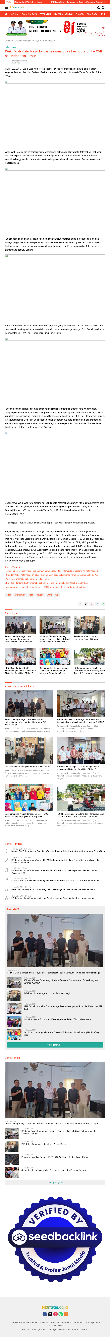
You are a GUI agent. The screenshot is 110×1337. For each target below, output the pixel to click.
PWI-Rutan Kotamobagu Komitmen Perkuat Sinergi (28, 579)
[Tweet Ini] (86, 604)
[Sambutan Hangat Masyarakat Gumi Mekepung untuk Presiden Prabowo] (12, 1172)
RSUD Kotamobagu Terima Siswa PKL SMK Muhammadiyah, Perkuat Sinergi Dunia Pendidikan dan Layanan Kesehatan (55, 861)
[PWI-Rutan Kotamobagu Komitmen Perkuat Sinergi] (89, 625)
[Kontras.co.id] (17, 7)
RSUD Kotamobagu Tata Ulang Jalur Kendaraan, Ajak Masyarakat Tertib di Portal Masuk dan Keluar (89, 670)
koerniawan (20, 595)
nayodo (40, 595)
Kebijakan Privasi (55, 1326)
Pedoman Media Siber (61, 1322)
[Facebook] (45, 1314)
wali (57, 595)
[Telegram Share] (97, 604)
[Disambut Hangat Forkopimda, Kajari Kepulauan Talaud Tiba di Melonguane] (14, 1021)
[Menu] (7, 7)
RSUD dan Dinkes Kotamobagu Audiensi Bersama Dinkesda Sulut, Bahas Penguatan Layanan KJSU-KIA (51, 575)
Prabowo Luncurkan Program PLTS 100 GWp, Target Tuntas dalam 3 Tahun (55, 1157)
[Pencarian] (103, 7)
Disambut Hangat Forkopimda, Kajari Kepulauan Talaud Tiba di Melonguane (57, 1019)
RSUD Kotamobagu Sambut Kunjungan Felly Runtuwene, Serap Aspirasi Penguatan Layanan (53, 898)
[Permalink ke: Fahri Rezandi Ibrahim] (7, 61)
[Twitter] (50, 1314)
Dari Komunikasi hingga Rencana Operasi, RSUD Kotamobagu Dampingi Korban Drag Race (45, 587)
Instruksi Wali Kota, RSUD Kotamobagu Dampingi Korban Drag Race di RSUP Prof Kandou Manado (55, 880)
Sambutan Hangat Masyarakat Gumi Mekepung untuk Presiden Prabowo (54, 1170)
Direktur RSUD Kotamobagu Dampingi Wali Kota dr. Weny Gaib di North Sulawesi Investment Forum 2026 (58, 851)
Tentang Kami (91, 1322)
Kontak (45, 1322)
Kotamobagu (10, 47)
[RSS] (66, 1314)
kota (31, 595)
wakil (49, 595)
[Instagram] (55, 1314)
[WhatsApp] (60, 1314)
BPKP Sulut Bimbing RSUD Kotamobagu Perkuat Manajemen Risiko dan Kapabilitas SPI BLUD (46, 583)
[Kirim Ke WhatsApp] (103, 604)
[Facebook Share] (80, 604)
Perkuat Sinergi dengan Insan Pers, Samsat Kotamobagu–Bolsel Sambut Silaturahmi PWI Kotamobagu (51, 571)
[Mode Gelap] (98, 7)
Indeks (15, 1322)
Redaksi (35, 1322)
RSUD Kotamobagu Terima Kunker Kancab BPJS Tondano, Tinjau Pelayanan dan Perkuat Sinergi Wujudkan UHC (54, 871)
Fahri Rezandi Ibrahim (19, 61)
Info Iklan (78, 1322)
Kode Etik (25, 1322)
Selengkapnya (54, 1045)
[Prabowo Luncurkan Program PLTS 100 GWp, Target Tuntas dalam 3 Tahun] (12, 1159)
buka (8, 595)
